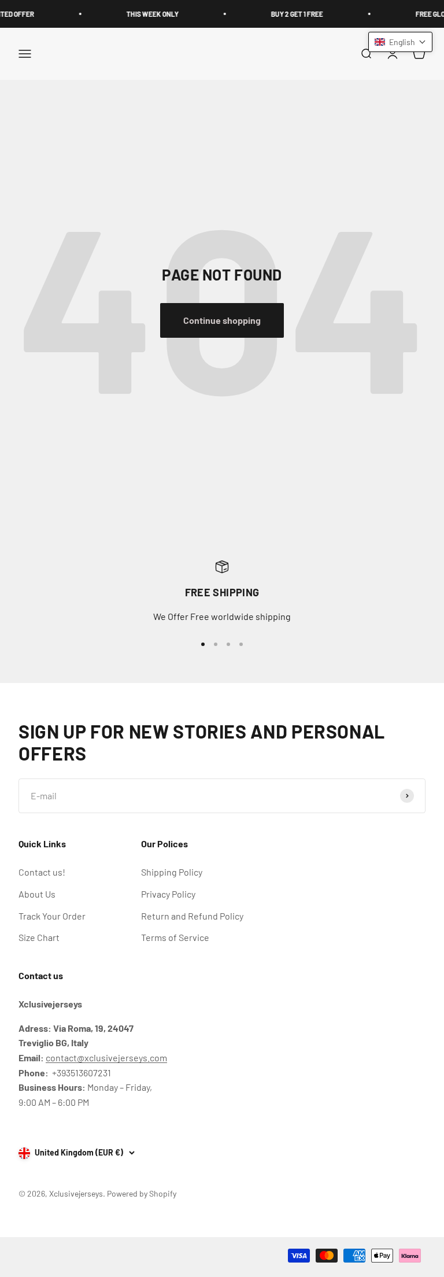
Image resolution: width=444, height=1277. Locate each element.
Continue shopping (222, 320)
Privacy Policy (168, 893)
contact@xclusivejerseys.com (106, 1057)
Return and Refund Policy (192, 915)
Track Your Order (52, 915)
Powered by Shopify (141, 1193)
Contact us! (41, 871)
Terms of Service (175, 937)
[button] (400, 41)
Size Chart (39, 937)
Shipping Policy (171, 871)
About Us (37, 893)
